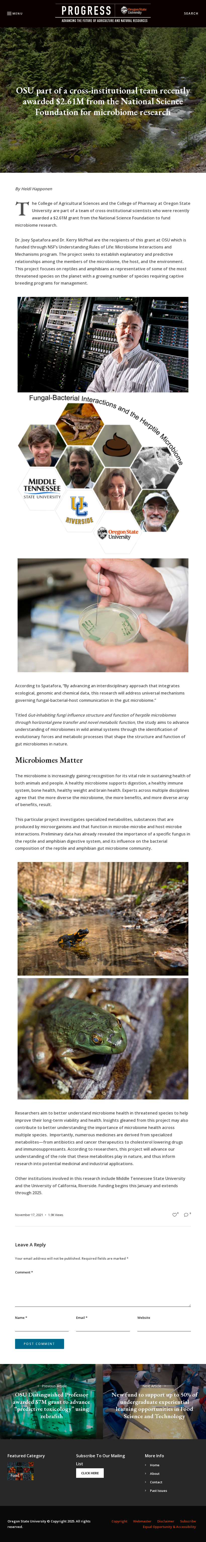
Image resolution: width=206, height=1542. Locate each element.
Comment (24, 1272)
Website (143, 1317)
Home (155, 1465)
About (155, 1473)
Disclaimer (165, 1521)
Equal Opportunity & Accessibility (169, 1526)
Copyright (119, 1521)
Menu (18, 13)
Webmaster (142, 1521)
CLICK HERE (90, 1473)
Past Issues (158, 1490)
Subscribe (188, 1521)
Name (21, 1317)
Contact (156, 1482)
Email (81, 1317)
